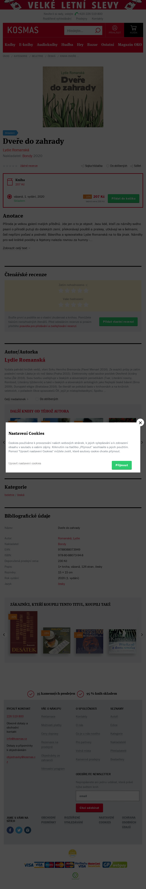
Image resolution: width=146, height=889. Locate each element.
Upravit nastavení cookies (25, 463)
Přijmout (122, 465)
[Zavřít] (140, 422)
